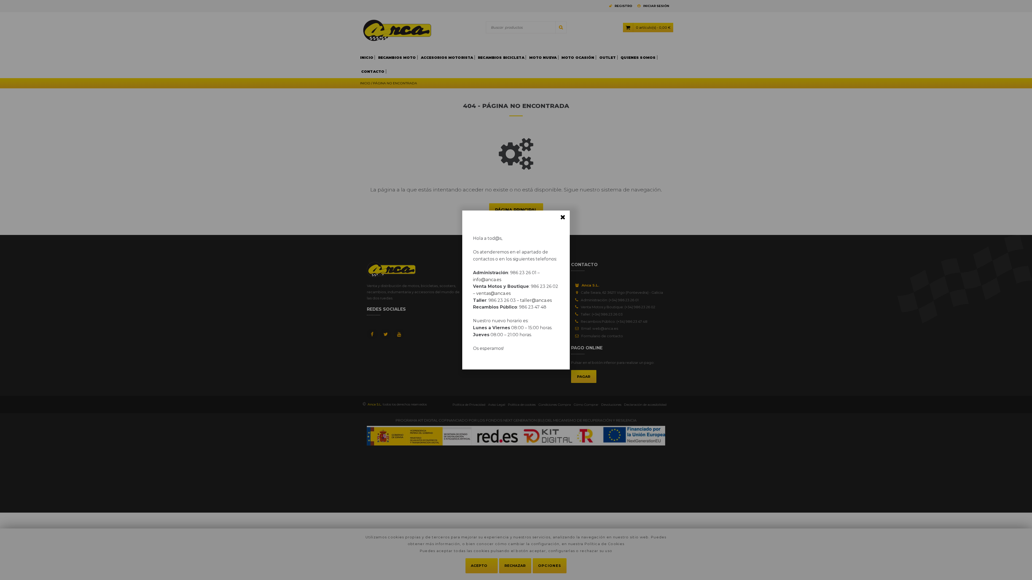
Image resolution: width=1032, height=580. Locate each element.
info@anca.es (487, 279)
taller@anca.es (536, 300)
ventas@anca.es (493, 293)
